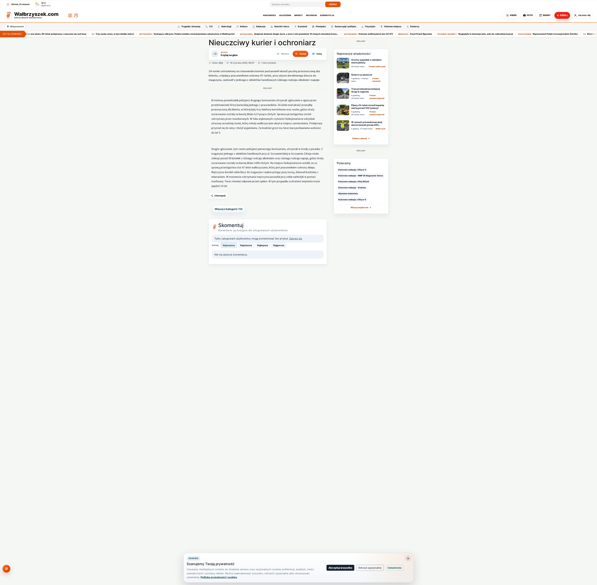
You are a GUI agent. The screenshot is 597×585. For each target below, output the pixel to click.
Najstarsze (246, 245)
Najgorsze (278, 245)
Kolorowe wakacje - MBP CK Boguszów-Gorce (360, 175)
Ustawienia (394, 567)
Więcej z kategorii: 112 (228, 209)
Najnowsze (229, 245)
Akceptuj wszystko (340, 567)
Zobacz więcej (361, 138)
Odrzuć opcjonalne (370, 567)
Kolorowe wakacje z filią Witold (353, 181)
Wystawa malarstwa (348, 193)
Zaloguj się (295, 238)
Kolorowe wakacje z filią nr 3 (352, 169)
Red (221, 63)
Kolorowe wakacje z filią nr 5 (352, 199)
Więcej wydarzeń (361, 207)
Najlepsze (262, 245)
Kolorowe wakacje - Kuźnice (352, 187)
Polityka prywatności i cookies (219, 577)
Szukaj (333, 4)
